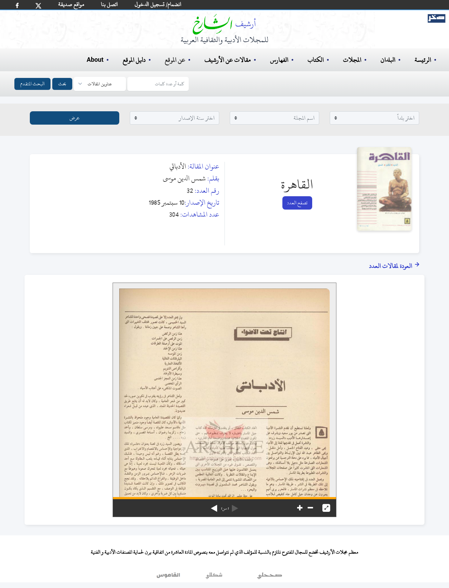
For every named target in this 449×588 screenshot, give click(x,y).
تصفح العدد (297, 202)
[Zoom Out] (310, 508)
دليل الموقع (134, 60)
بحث (62, 83)
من (224, 508)
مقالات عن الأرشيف (228, 60)
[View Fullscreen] (326, 508)
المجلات (352, 60)
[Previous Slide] (235, 506)
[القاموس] (169, 577)
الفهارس (279, 60)
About (95, 60)
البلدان (388, 60)
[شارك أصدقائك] (17, 5)
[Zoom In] (299, 508)
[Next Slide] (214, 506)
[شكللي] (213, 577)
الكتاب (316, 60)
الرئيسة (423, 60)
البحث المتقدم (32, 83)
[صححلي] (269, 577)
